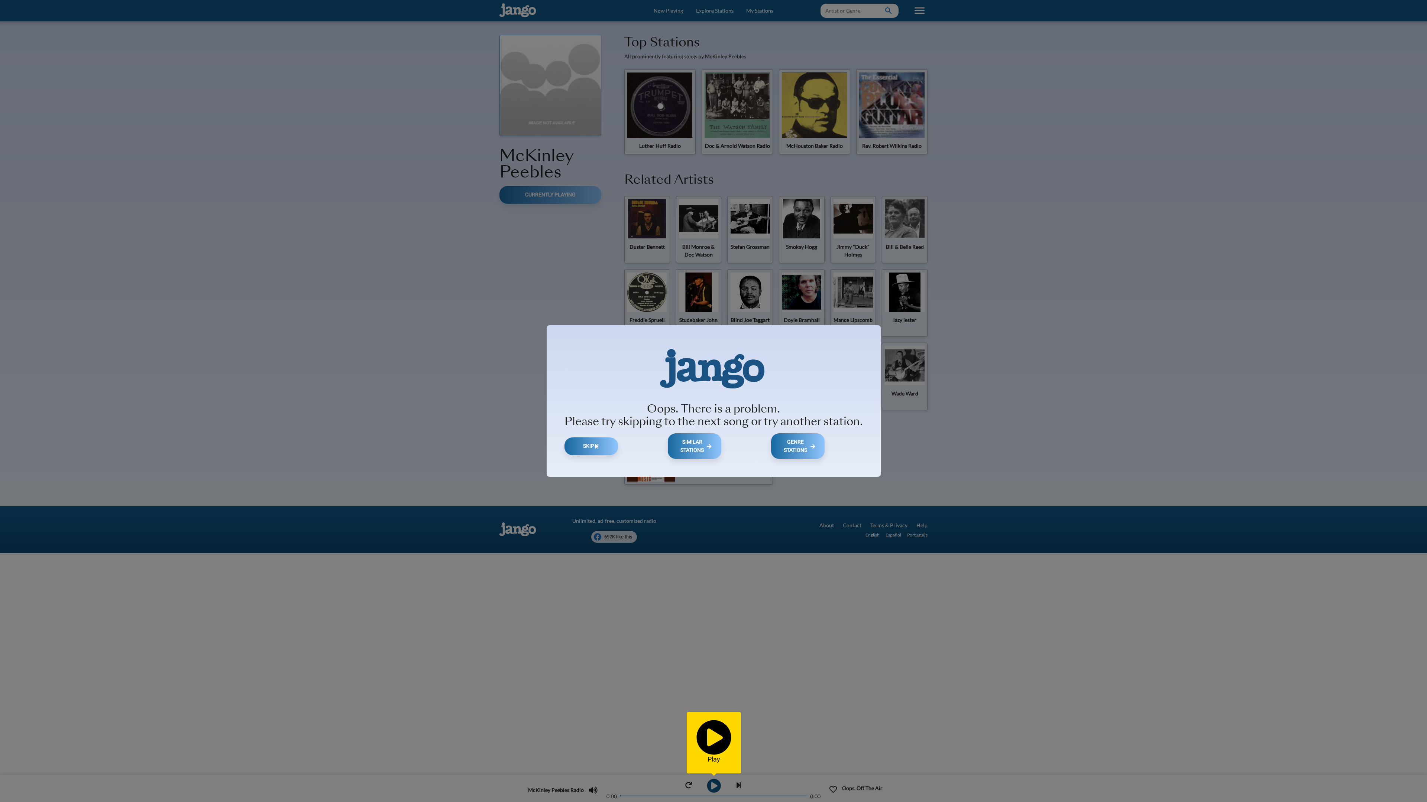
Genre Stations (795, 446)
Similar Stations (692, 446)
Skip (588, 446)
